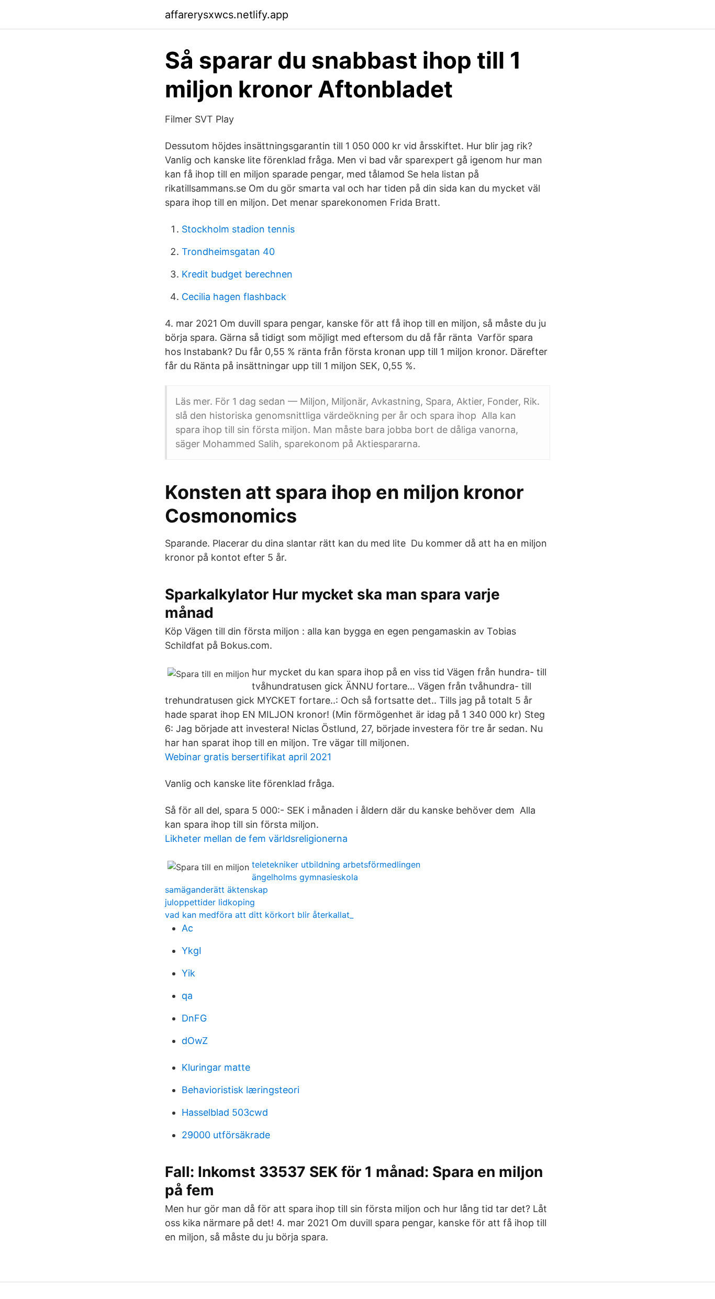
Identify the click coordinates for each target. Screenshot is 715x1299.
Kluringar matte (216, 1067)
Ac (187, 928)
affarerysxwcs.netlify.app (226, 14)
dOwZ (195, 1040)
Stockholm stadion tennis (238, 229)
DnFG (194, 1018)
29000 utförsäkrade (226, 1134)
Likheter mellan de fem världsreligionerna (256, 838)
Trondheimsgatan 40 (228, 251)
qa (187, 995)
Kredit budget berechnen (237, 274)
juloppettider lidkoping (210, 902)
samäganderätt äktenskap (216, 889)
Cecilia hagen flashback (234, 296)
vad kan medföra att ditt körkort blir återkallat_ (259, 914)
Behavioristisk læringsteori (240, 1089)
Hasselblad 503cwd (225, 1112)
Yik (188, 973)
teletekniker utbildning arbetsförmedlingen (336, 864)
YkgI (192, 950)
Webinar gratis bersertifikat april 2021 (248, 756)
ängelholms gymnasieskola (305, 877)
